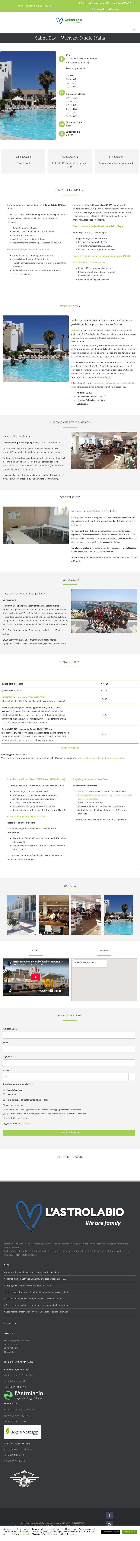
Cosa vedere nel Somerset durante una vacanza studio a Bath (34, 1298)
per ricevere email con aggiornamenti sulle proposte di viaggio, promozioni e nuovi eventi (43, 1109)
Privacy (29, 1123)
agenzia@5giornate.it (14, 1455)
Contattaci (11, 1351)
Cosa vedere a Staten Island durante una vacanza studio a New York (37, 1311)
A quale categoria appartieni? (17, 1084)
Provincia (8, 1070)
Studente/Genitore (14, 1090)
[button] (5, 914)
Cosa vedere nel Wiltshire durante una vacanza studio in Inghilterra (37, 1305)
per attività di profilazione (17, 1118)
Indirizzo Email (11, 1028)
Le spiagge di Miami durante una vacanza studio (28, 1285)
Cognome (8, 1056)
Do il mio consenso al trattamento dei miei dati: (25, 1099)
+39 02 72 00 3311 (25, 6)
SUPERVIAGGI (10, 1403)
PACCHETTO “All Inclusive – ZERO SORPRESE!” (23, 697)
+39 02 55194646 (16, 1461)
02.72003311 (13, 1348)
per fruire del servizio (15, 1105)
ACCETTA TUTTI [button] (129, 1532)
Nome (6, 1042)
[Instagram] (109, 1524)
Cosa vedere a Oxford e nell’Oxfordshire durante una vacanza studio (37, 1292)
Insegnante (11, 1094)
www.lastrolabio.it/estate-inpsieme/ (89, 262)
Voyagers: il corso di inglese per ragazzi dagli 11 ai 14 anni (33, 1272)
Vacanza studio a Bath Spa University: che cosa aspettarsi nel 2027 (37, 1278)
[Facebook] (109, 1515)
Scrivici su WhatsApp (44, 6)
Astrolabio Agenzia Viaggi (16, 1369)
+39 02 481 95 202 (17, 1387)
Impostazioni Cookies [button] (111, 1532)
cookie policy (25, 1534)
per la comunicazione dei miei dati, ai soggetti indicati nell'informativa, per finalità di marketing (46, 1114)
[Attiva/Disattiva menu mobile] (134, 28)
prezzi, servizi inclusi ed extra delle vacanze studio (100, 758)
